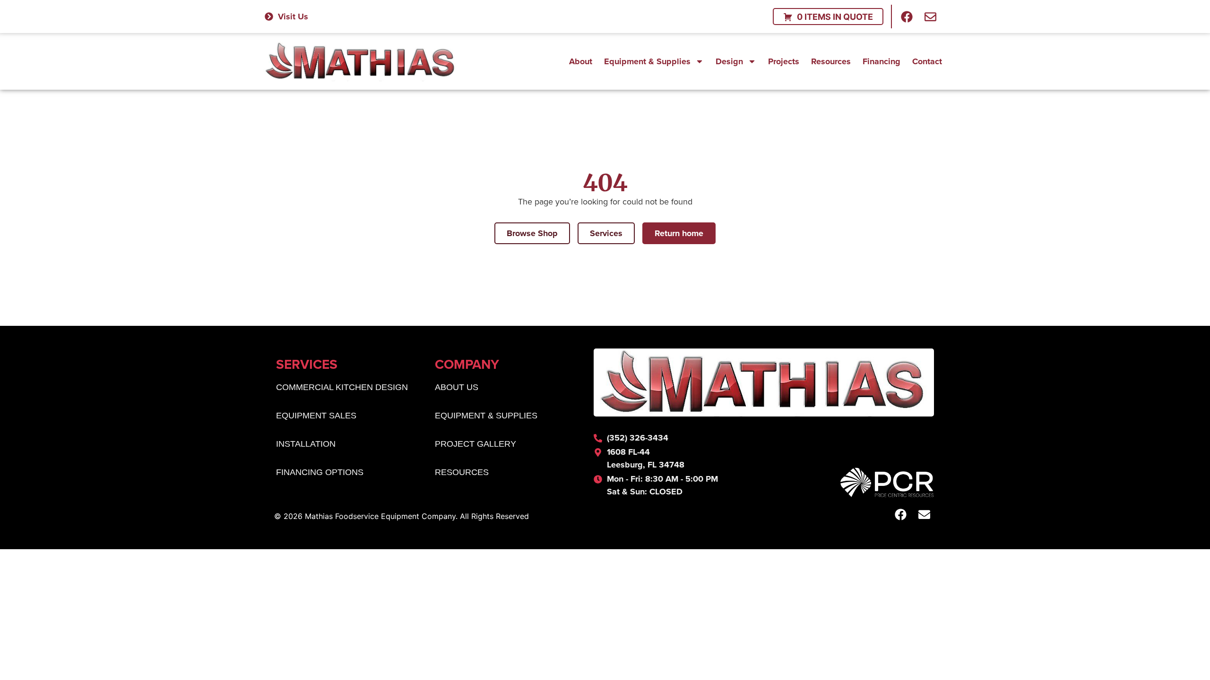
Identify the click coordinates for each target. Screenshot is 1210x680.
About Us (456, 387)
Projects (783, 61)
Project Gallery (475, 444)
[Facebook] (907, 16)
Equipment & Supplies (647, 61)
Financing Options (319, 472)
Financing (881, 61)
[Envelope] (930, 16)
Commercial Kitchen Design (342, 387)
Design (729, 61)
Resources (831, 61)
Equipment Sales (316, 415)
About (580, 61)
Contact (927, 61)
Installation (306, 444)
